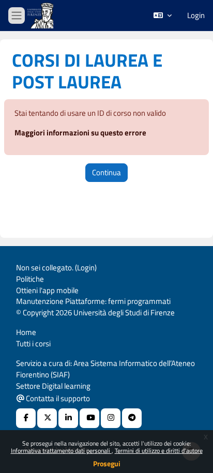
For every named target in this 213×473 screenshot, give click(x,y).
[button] (162, 15)
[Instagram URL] (110, 418)
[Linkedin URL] (68, 418)
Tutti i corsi (33, 343)
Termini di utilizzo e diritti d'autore (159, 450)
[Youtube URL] (89, 418)
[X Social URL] (47, 418)
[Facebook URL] (26, 418)
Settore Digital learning (53, 386)
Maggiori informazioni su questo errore (80, 133)
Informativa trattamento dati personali (61, 450)
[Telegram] (132, 418)
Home (26, 332)
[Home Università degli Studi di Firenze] (41, 16)
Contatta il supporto (57, 398)
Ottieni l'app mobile (47, 290)
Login (196, 15)
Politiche (30, 279)
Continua (106, 172)
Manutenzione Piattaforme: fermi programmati (93, 301)
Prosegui (106, 463)
